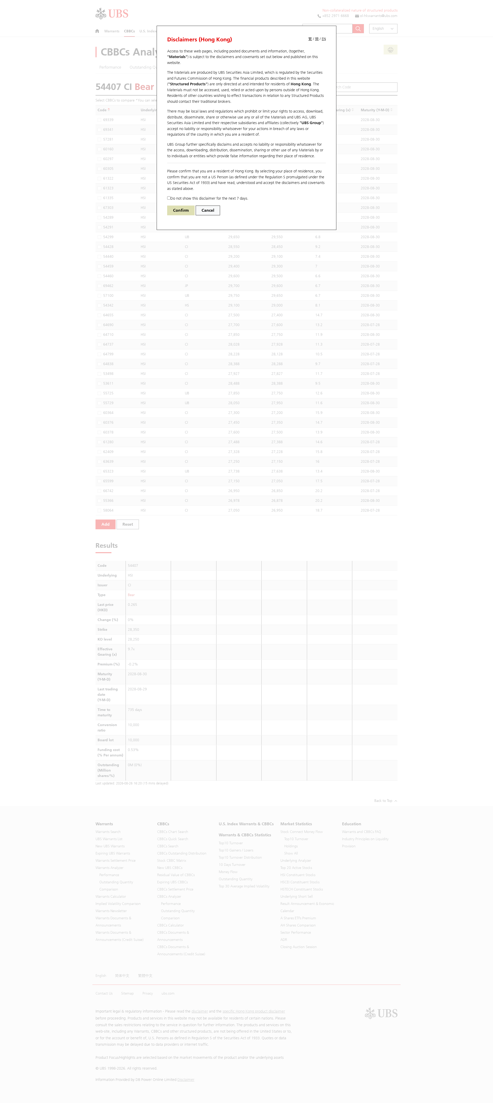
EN (324, 39)
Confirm (181, 210)
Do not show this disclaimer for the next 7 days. (209, 198)
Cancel (208, 210)
